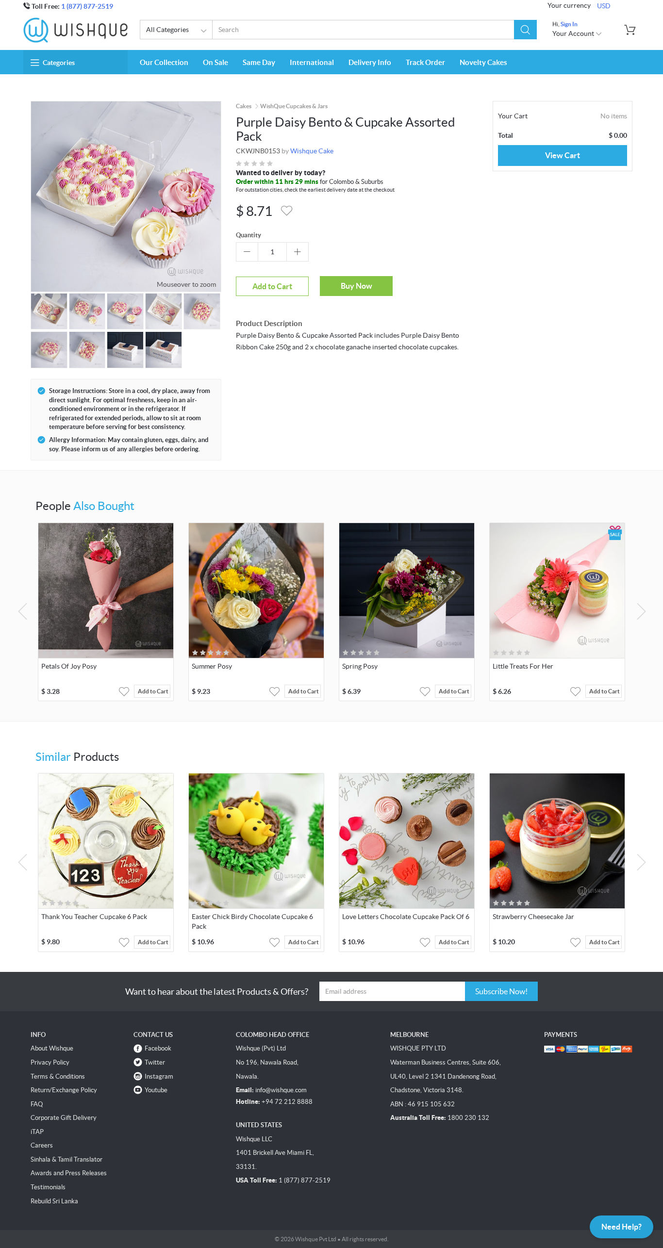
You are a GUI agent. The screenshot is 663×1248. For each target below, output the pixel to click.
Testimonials (48, 1187)
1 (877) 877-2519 (87, 6)
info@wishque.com (281, 1090)
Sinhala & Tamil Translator (66, 1159)
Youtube (156, 1090)
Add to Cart (272, 286)
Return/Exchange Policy (64, 1090)
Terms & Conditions (58, 1076)
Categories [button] (59, 62)
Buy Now (356, 285)
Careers (42, 1145)
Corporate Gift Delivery (64, 1117)
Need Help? (621, 1226)
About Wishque (52, 1048)
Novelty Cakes (483, 62)
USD (604, 6)
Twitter (155, 1062)
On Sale (215, 62)
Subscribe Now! (501, 991)
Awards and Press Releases (69, 1173)
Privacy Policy (50, 1062)
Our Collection (164, 62)
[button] (525, 29)
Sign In (569, 24)
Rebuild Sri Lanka (54, 1201)
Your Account (574, 33)
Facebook (158, 1048)
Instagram (159, 1076)
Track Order (425, 62)
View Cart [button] (562, 155)
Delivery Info (369, 62)
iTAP (37, 1131)
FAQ (37, 1104)
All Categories (167, 29)
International (312, 62)
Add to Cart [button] (153, 691)
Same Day (259, 62)
